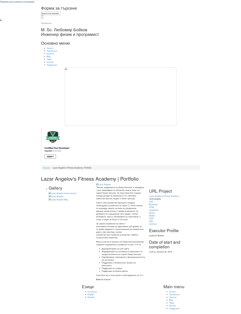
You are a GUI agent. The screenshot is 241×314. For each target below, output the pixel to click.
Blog (48, 56)
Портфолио (46, 23)
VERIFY (50, 157)
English (90, 294)
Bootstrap (153, 204)
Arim (142, 275)
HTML (152, 207)
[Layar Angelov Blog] (58, 199)
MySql (152, 215)
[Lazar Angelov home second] (62, 193)
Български (92, 291)
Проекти (50, 53)
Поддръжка (52, 64)
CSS (151, 201)
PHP (151, 221)
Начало (50, 48)
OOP (151, 218)
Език (98, 279)
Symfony (153, 223)
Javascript (153, 210)
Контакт (50, 62)
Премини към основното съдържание (17, 1)
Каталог (46, 167)
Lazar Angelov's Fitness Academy (164, 196)
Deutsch (91, 297)
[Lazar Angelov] (56, 196)
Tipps (49, 59)
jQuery (152, 212)
